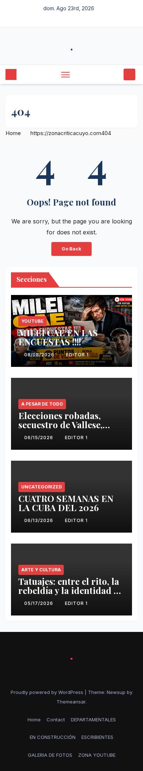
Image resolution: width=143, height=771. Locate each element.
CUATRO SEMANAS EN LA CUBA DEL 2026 (65, 502)
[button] (116, 74)
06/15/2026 (39, 437)
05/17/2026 (39, 603)
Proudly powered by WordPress (48, 692)
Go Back (71, 249)
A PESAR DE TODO (42, 404)
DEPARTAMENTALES (93, 719)
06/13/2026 (39, 520)
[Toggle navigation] (66, 74)
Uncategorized (41, 487)
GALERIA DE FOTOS (50, 755)
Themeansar (70, 702)
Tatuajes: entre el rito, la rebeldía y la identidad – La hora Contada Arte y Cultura (68, 594)
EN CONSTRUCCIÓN (53, 737)
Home (13, 133)
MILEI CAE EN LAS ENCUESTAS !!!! (58, 337)
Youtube (32, 321)
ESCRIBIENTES (97, 737)
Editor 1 (77, 354)
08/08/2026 (40, 354)
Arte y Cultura (41, 569)
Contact (56, 719)
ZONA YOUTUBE (96, 755)
